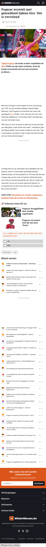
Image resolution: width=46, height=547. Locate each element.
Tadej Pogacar (7, 63)
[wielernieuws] (23, 518)
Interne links (7, 510)
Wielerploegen (8, 492)
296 (24, 26)
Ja (8, 241)
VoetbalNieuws (40, 538)
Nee (8, 246)
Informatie (6, 504)
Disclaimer (22, 538)
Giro (3, 66)
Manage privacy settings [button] (10, 545)
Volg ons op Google (10, 22)
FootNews (30, 538)
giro (15, 252)
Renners (5, 498)
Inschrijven (38, 483)
